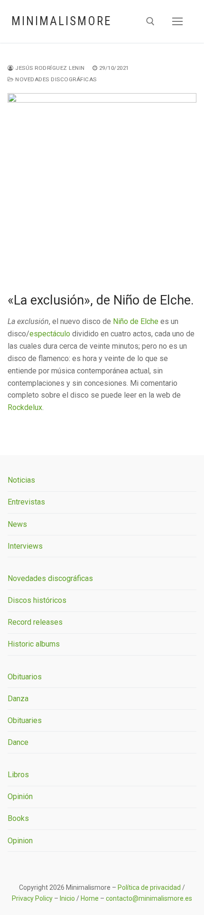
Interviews (25, 546)
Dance (18, 742)
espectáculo (49, 333)
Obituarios (25, 676)
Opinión (20, 796)
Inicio (67, 898)
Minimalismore (61, 21)
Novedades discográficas (55, 79)
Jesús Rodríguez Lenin (49, 68)
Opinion (20, 840)
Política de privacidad (149, 887)
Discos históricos (37, 600)
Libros (18, 774)
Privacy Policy (32, 898)
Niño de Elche (135, 321)
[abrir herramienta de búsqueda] (150, 21)
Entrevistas (26, 501)
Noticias (21, 480)
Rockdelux (25, 407)
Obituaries (25, 720)
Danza (18, 698)
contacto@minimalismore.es (149, 898)
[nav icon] (177, 21)
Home (90, 898)
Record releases (35, 622)
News (17, 524)
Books (18, 818)
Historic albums (34, 643)
